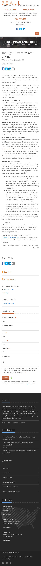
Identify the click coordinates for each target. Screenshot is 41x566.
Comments (6, 356)
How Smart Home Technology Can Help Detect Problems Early (18, 445)
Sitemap (22, 423)
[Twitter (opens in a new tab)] (20, 29)
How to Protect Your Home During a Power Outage (19, 438)
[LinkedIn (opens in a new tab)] (24, 29)
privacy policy (31, 384)
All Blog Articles (9, 279)
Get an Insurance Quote (10, 487)
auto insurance (9, 289)
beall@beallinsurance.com (10, 237)
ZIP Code (6, 348)
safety (6, 293)
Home (3, 423)
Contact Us (6, 473)
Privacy (21, 556)
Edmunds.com (6, 149)
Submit (5, 378)
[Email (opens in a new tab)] (13, 69)
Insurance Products (9, 482)
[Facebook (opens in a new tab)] (17, 29)
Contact (15, 423)
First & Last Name (9, 317)
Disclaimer (28, 556)
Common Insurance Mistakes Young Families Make (19, 452)
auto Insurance (9, 303)
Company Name (7, 325)
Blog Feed (7, 272)
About (9, 423)
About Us (6, 468)
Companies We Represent (11, 491)
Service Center (7, 478)
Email (4, 333)
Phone (5, 341)
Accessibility (6, 559)
